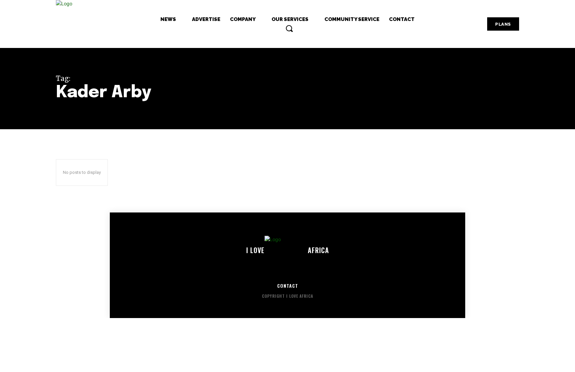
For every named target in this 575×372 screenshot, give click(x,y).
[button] (289, 28)
